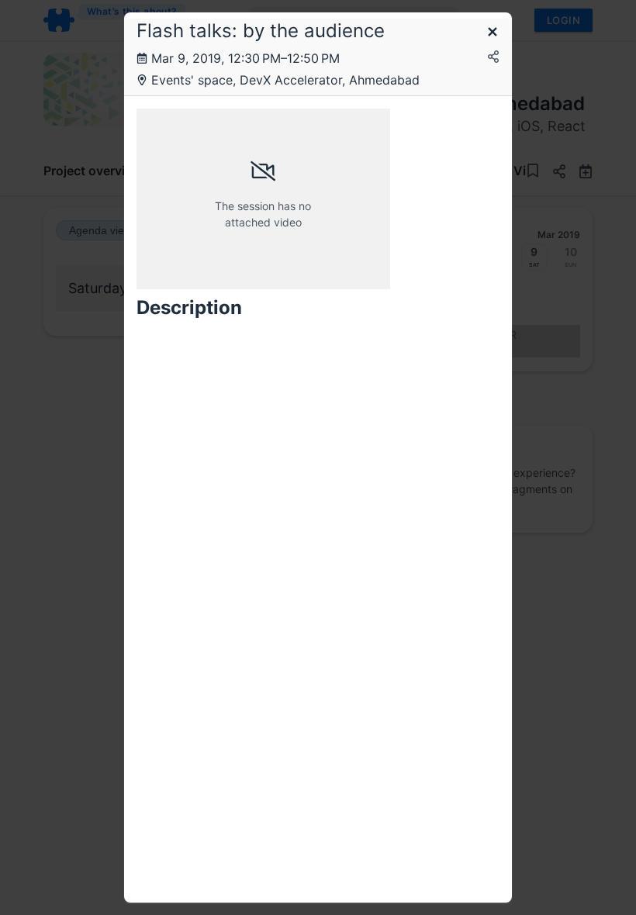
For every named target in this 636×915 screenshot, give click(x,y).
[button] (492, 33)
